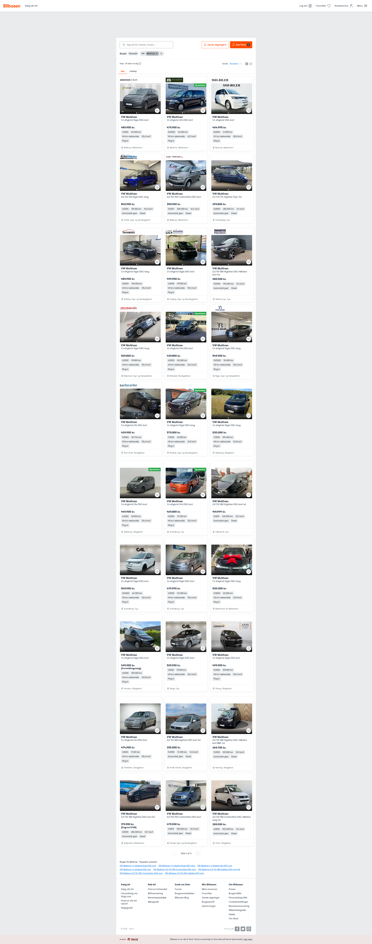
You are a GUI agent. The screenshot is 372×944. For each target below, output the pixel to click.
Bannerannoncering (239, 906)
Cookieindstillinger (238, 901)
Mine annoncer (209, 889)
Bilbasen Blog (182, 897)
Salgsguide (127, 907)
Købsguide (153, 901)
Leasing (133, 71)
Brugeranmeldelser (184, 893)
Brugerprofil (208, 901)
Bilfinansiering (155, 893)
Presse (232, 889)
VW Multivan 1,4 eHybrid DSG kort (135, 869)
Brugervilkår (235, 893)
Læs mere (248, 939)
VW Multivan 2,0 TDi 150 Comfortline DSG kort (174, 869)
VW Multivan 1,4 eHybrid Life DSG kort (214, 865)
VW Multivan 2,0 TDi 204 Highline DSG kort (184, 873)
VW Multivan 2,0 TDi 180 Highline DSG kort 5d (219, 869)
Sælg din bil (127, 889)
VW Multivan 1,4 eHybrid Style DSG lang (176, 865)
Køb (123, 71)
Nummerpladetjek (157, 897)
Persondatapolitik (238, 897)
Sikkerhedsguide (237, 910)
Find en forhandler (157, 889)
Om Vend (233, 918)
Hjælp (232, 914)
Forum (178, 889)
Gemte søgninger (211, 897)
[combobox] (146, 44)
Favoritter (207, 893)
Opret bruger (209, 906)
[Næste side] (198, 853)
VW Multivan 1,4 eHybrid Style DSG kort (138, 865)
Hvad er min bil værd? (129, 902)
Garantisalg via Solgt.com (129, 895)
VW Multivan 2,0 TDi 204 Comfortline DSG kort (141, 873)
